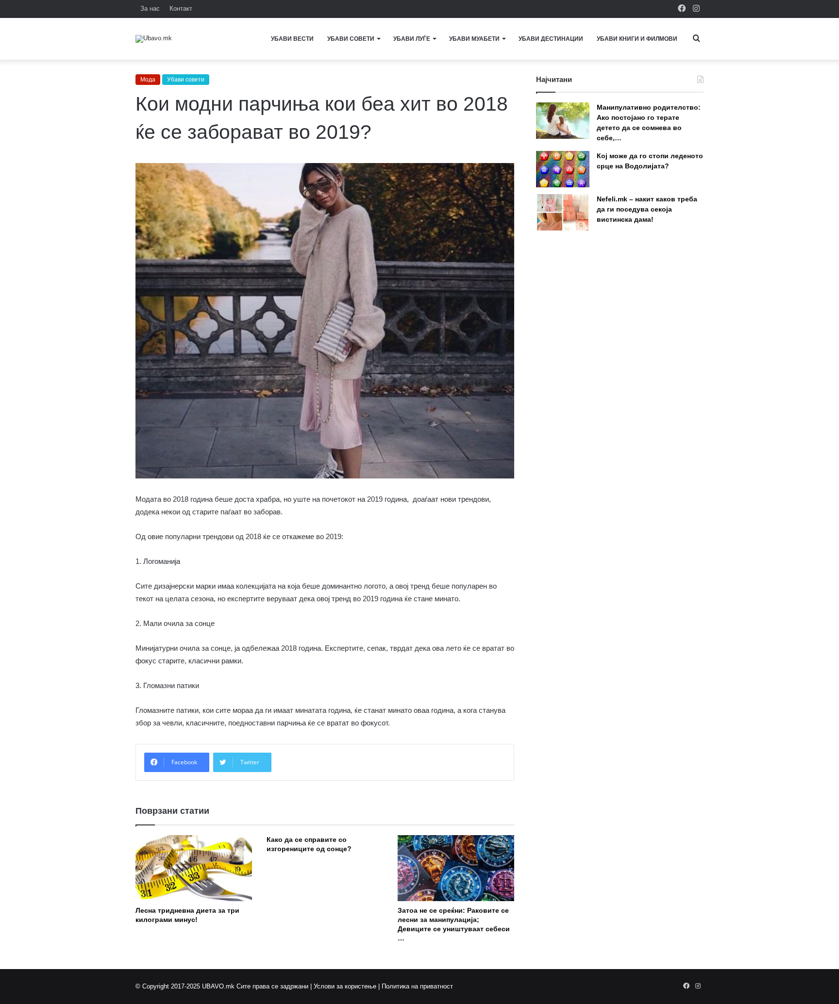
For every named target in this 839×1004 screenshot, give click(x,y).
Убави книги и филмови (637, 38)
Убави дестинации (551, 38)
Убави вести (292, 38)
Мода (147, 79)
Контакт (180, 8)
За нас (150, 8)
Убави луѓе (411, 38)
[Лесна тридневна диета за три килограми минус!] (193, 868)
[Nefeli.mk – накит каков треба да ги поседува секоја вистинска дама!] (562, 212)
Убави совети (350, 38)
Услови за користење (345, 986)
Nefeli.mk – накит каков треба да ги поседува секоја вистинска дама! (647, 209)
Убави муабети (474, 38)
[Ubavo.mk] (153, 39)
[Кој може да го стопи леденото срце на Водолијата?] (562, 169)
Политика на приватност (417, 986)
